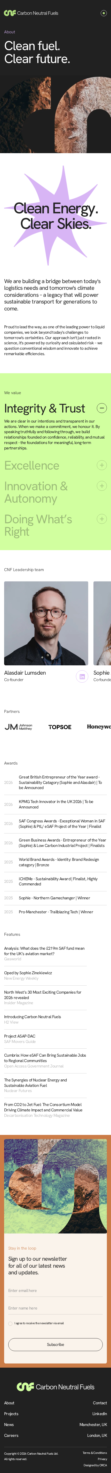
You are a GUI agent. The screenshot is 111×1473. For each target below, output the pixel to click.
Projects (11, 1413)
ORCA (103, 1465)
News (9, 1424)
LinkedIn (99, 1413)
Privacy (102, 1459)
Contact (100, 1403)
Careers (11, 1435)
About (9, 1403)
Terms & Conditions (95, 1452)
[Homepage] (31, 13)
